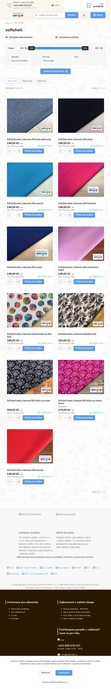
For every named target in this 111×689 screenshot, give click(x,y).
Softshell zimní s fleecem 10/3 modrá (24, 267)
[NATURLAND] (13, 573)
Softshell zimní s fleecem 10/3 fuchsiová (77, 203)
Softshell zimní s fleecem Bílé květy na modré (28, 400)
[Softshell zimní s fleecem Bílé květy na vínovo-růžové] (81, 377)
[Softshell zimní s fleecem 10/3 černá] (81, 116)
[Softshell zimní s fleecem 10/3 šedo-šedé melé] (30, 116)
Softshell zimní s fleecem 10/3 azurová (25, 203)
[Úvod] (17, 15)
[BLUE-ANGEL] (62, 567)
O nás (14, 615)
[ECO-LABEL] (46, 567)
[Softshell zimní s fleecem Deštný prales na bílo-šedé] (30, 310)
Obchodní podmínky (20, 609)
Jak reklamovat (18, 612)
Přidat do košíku (33, 151)
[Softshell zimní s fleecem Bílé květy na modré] (30, 377)
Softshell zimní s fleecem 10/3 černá (75, 139)
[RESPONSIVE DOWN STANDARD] (54, 573)
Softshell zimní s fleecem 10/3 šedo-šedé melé (29, 139)
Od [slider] (31, 48)
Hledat (71, 15)
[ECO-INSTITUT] (96, 567)
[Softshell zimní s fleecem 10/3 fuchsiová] (81, 180)
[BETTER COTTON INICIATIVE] (87, 567)
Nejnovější (12, 81)
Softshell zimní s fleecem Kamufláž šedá (77, 334)
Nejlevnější (27, 81)
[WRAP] (76, 567)
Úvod (7, 23)
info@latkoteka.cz (69, 654)
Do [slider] (85, 48)
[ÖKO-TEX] (35, 573)
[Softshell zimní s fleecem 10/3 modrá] (30, 244)
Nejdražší (41, 81)
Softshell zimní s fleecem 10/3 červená (25, 470)
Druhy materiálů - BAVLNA (75, 609)
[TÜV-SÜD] (10, 567)
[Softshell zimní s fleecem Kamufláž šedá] (81, 310)
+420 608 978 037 (22, 5)
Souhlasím (64, 672)
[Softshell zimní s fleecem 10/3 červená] (30, 446)
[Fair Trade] (26, 567)
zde (66, 682)
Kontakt (14, 618)
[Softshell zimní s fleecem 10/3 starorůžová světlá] (81, 244)
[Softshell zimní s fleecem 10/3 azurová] (30, 180)
